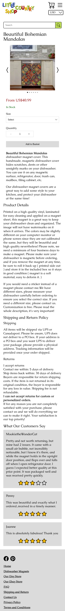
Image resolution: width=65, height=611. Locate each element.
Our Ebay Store (13, 581)
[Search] (58, 25)
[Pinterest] (12, 558)
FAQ (6, 586)
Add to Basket (33, 144)
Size (8, 114)
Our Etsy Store (12, 576)
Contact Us (10, 597)
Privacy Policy (12, 602)
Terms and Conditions (17, 607)
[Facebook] (6, 558)
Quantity (11, 128)
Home (7, 566)
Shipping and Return (16, 592)
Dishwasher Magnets (16, 571)
